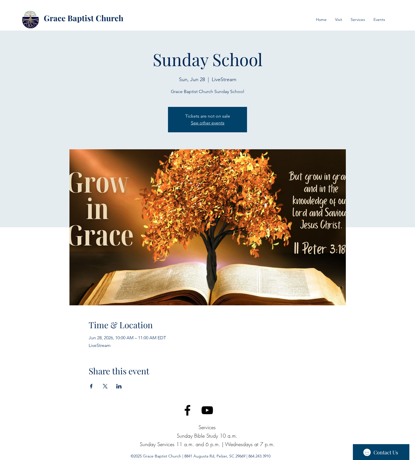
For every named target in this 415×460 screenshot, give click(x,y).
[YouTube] (207, 410)
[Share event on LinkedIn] (119, 386)
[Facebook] (187, 410)
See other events (207, 123)
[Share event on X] (105, 386)
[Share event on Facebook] (91, 386)
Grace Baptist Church (83, 18)
